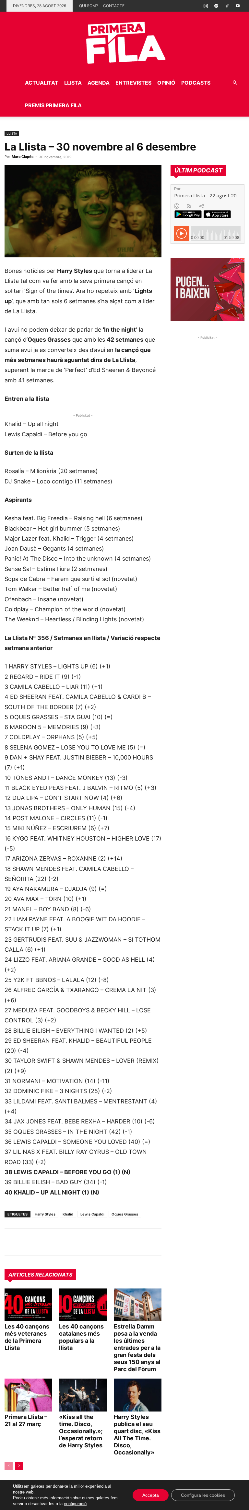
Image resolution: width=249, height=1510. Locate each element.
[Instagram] (205, 6)
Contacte (113, 5)
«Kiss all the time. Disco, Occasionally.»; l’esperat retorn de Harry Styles (80, 1431)
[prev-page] (9, 1466)
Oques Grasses (125, 1214)
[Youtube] (238, 6)
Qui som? (88, 5)
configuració (75, 1503)
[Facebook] (55, 1242)
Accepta (150, 1495)
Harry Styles (45, 1214)
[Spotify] (216, 6)
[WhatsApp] (11, 1242)
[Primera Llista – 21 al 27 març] (28, 1395)
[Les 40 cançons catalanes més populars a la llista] (83, 1304)
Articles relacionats (40, 1274)
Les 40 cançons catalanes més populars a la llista (81, 1337)
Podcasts (195, 82)
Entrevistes (133, 82)
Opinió (166, 82)
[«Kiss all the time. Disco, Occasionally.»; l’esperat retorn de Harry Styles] (83, 1395)
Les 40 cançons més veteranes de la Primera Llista (27, 1337)
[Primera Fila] (124, 41)
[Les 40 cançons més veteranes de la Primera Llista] (28, 1304)
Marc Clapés (22, 156)
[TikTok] (227, 6)
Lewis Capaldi (92, 1214)
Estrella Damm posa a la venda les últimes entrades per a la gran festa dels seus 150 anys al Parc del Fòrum (137, 1347)
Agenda (99, 82)
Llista (73, 82)
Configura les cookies (203, 1495)
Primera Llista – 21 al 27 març (26, 1420)
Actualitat (41, 82)
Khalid (68, 1214)
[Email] (70, 1242)
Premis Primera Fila (53, 105)
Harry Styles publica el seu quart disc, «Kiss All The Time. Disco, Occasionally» (137, 1434)
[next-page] (19, 1466)
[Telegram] (25, 1242)
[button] (235, 83)
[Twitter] (40, 1242)
